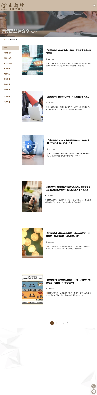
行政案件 (7, 102)
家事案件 (7, 84)
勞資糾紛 (7, 74)
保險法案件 (8, 58)
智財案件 (7, 89)
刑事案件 (7, 68)
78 (67, 323)
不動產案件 (8, 53)
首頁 (3, 40)
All (5, 48)
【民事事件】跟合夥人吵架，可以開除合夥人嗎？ (68, 97)
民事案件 (7, 96)
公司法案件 (8, 63)
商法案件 (7, 79)
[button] (94, 5)
